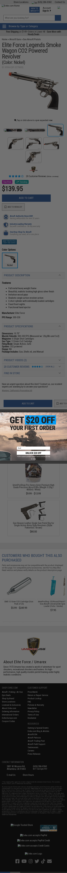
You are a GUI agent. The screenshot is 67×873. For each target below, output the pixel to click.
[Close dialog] (2, 414)
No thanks (33, 459)
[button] (33, 454)
